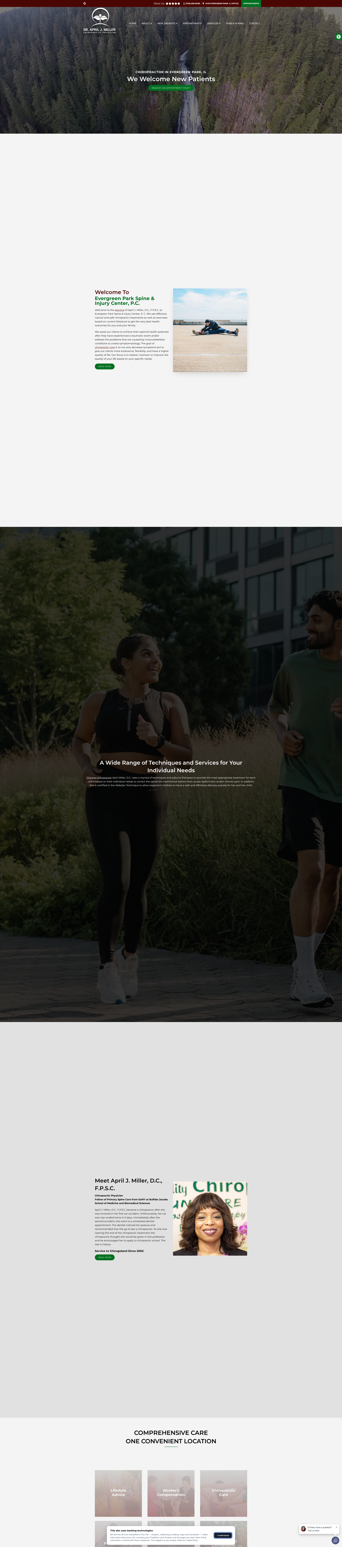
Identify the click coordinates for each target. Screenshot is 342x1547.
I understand (223, 1535)
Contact (254, 23)
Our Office (222, 3)
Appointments (251, 3)
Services (212, 23)
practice (119, 310)
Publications (235, 23)
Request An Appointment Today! (171, 88)
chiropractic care (105, 347)
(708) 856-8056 (192, 3)
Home (132, 23)
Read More (104, 366)
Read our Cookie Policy (187, 1540)
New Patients (166, 23)
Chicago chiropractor (99, 777)
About (145, 23)
